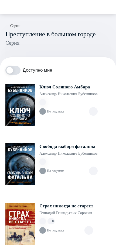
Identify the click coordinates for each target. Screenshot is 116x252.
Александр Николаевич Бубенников (68, 94)
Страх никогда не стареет (66, 205)
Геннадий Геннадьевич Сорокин (65, 213)
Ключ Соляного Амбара (64, 86)
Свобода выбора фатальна (67, 146)
